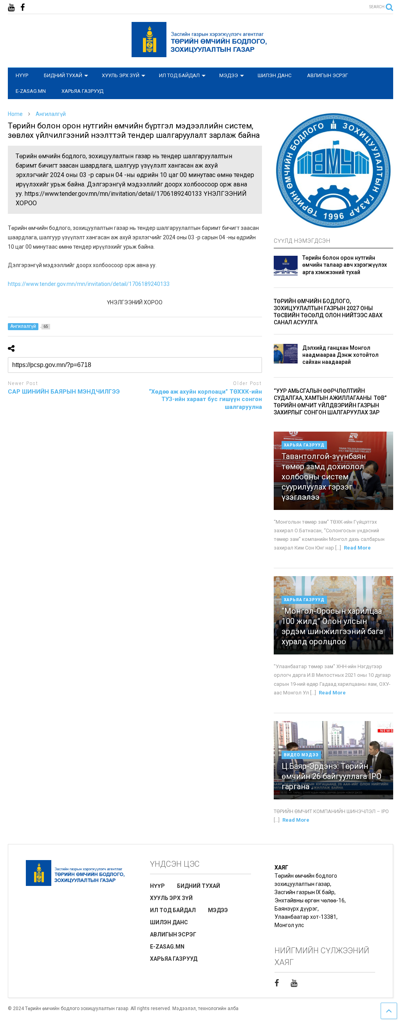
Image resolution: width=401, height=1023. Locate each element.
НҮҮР (22, 75)
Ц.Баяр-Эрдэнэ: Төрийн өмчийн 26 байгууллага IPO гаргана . (331, 776)
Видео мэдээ (301, 755)
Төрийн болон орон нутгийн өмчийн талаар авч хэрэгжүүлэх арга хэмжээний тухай (344, 265)
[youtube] (11, 7)
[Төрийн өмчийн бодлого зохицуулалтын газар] (200, 54)
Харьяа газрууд (304, 445)
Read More (357, 548)
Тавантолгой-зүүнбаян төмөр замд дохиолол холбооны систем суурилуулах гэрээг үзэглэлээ (324, 477)
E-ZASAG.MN (31, 91)
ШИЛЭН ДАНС (274, 75)
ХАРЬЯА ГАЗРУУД (82, 91)
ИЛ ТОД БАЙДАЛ (179, 75)
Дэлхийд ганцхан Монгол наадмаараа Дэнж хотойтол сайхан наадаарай (340, 355)
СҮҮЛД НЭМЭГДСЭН (302, 241)
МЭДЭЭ (228, 75)
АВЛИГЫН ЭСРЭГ (327, 75)
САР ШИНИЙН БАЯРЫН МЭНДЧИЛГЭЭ (64, 391)
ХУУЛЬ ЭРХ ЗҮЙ (120, 75)
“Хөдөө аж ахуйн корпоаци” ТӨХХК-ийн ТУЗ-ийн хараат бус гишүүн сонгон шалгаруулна (205, 399)
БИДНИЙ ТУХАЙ (63, 75)
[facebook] (22, 7)
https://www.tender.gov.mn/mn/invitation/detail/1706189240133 (89, 284)
